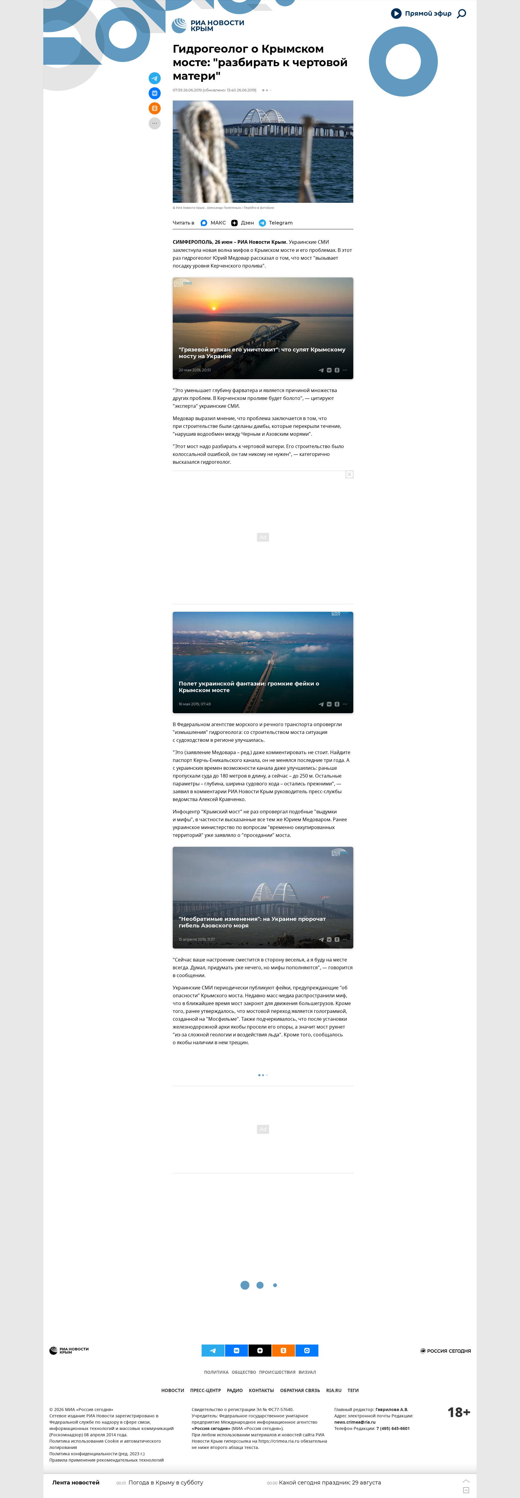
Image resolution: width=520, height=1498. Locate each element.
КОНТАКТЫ (261, 1391)
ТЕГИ (353, 1391)
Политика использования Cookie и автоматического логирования (105, 1444)
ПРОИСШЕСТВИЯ (277, 1372)
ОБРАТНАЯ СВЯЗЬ (300, 1391)
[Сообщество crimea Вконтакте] (236, 1351)
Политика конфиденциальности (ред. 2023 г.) (96, 1454)
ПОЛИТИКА (216, 1372)
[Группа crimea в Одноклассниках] (283, 1351)
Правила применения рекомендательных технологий (106, 1460)
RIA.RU (334, 1391)
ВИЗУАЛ (307, 1372)
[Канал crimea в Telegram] (213, 1351)
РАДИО (235, 1391)
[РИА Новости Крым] (208, 25)
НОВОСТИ (172, 1391)
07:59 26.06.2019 (187, 90)
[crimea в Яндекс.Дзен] (260, 1351)
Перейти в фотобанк (259, 208)
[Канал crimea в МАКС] (307, 1351)
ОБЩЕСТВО (244, 1372)
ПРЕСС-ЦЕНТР (205, 1391)
